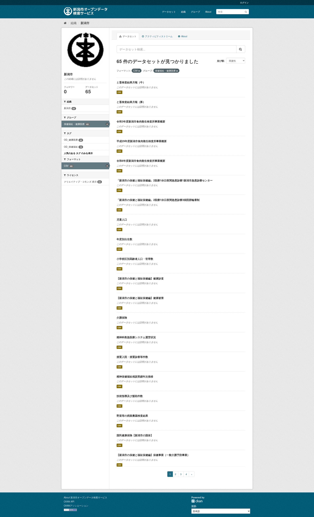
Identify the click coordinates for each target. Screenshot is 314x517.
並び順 (220, 60)
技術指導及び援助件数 (130, 396)
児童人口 (122, 219)
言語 (193, 506)
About (208, 11)
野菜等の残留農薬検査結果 (132, 415)
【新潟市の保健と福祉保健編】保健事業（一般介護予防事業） (153, 455)
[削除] (139, 70)
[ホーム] (65, 23)
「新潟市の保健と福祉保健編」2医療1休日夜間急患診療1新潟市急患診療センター (165, 180)
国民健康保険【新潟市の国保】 (135, 435)
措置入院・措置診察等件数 (132, 357)
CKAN (196, 501)
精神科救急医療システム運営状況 (136, 337)
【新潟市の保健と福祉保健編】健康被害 (140, 298)
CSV (119, 92)
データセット (169, 11)
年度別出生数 (124, 239)
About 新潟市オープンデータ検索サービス (85, 497)
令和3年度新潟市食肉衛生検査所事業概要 (141, 121)
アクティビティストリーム (158, 36)
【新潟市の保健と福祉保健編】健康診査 (140, 278)
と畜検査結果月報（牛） (131, 82)
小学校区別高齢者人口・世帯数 (135, 259)
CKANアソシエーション (76, 505)
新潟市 (85, 23)
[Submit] (245, 11)
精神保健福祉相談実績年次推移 (135, 376)
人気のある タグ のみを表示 (78, 153)
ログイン (244, 2)
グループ (195, 11)
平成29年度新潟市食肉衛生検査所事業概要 (142, 141)
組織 (183, 11)
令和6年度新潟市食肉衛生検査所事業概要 (141, 161)
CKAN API (69, 501)
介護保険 (122, 317)
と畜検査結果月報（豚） (131, 102)
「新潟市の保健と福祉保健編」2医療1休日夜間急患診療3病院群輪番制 (158, 200)
